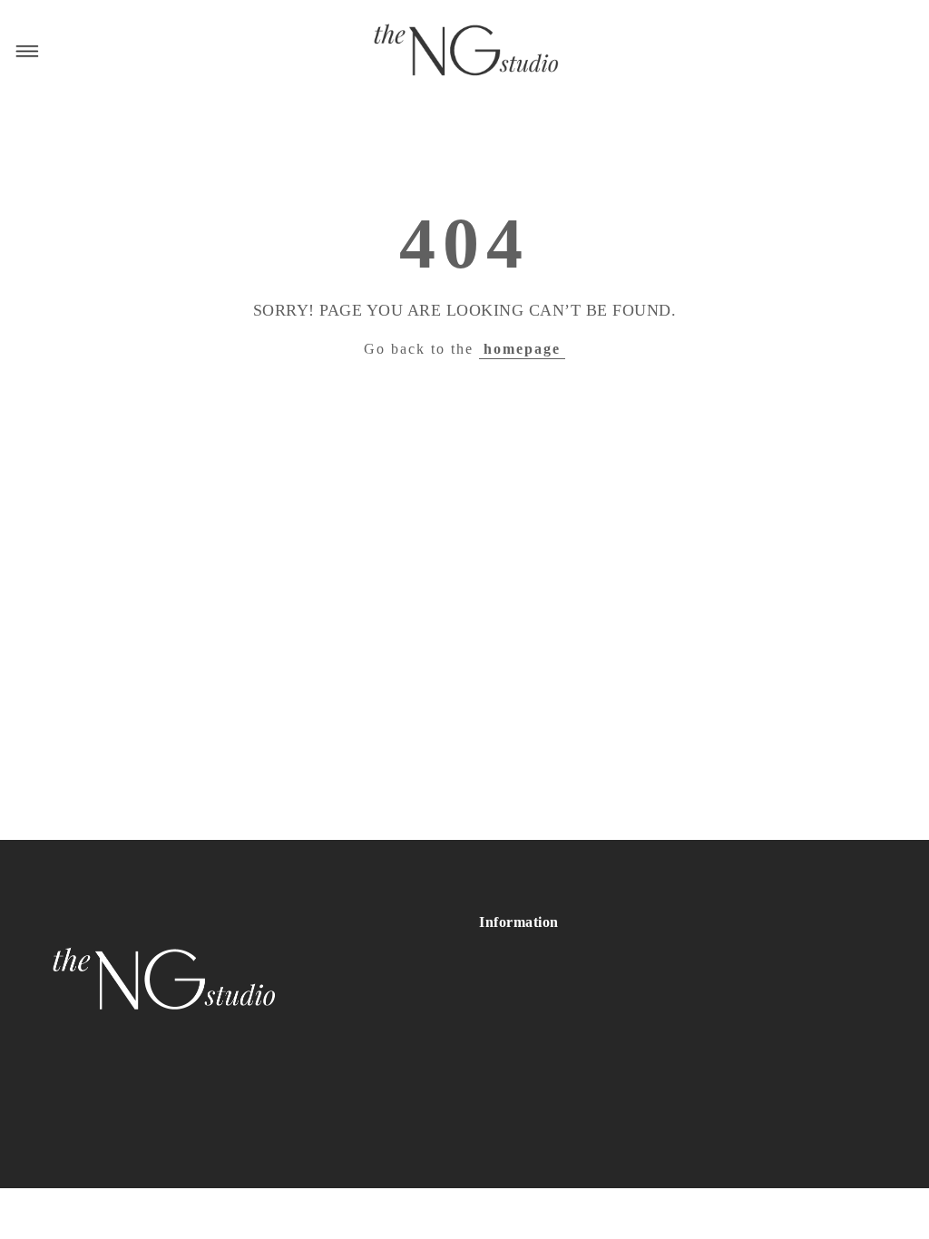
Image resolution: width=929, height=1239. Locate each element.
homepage (522, 348)
